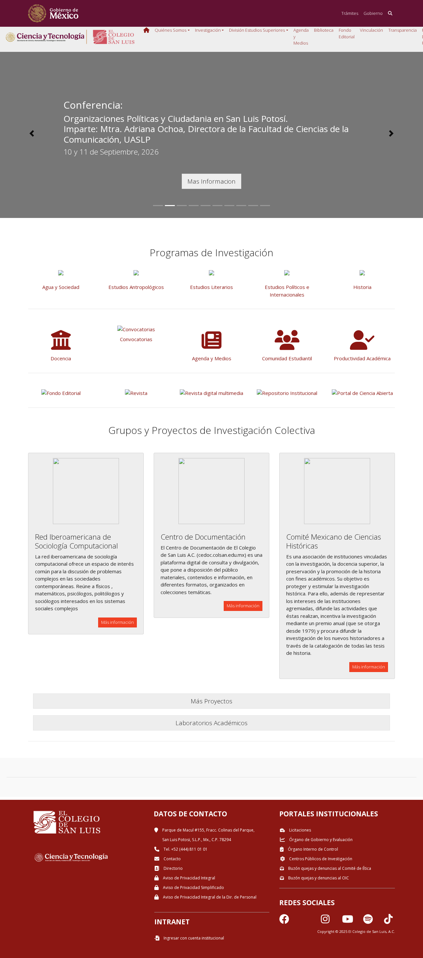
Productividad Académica (362, 358)
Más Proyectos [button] (211, 701)
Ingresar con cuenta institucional (193, 938)
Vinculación (371, 30)
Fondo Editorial (347, 33)
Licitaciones (299, 830)
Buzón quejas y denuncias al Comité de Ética (329, 868)
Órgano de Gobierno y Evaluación (320, 839)
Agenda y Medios (301, 36)
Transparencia (402, 30)
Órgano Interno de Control (312, 849)
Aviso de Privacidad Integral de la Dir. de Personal (209, 897)
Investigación (208, 30)
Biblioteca (323, 30)
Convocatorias (136, 339)
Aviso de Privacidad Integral (188, 878)
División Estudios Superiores (257, 30)
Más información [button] (117, 622)
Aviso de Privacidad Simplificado (193, 887)
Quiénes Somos (170, 30)
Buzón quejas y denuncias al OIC (318, 878)
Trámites (349, 13)
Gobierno (373, 13)
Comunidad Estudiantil (287, 358)
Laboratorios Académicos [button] (211, 723)
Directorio (173, 868)
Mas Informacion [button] (211, 181)
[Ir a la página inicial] (53, 13)
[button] (31, 133)
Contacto (172, 859)
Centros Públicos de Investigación (320, 859)
